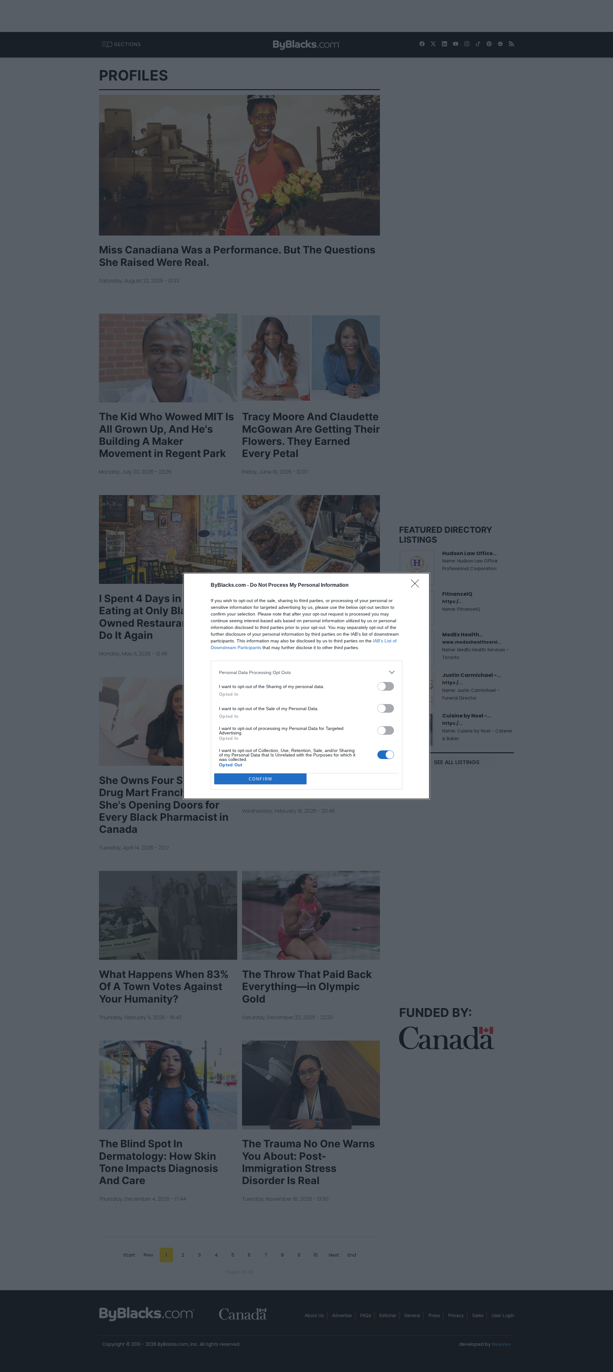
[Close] (417, 585)
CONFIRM (260, 779)
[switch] (385, 686)
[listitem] (306, 672)
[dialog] (306, 686)
